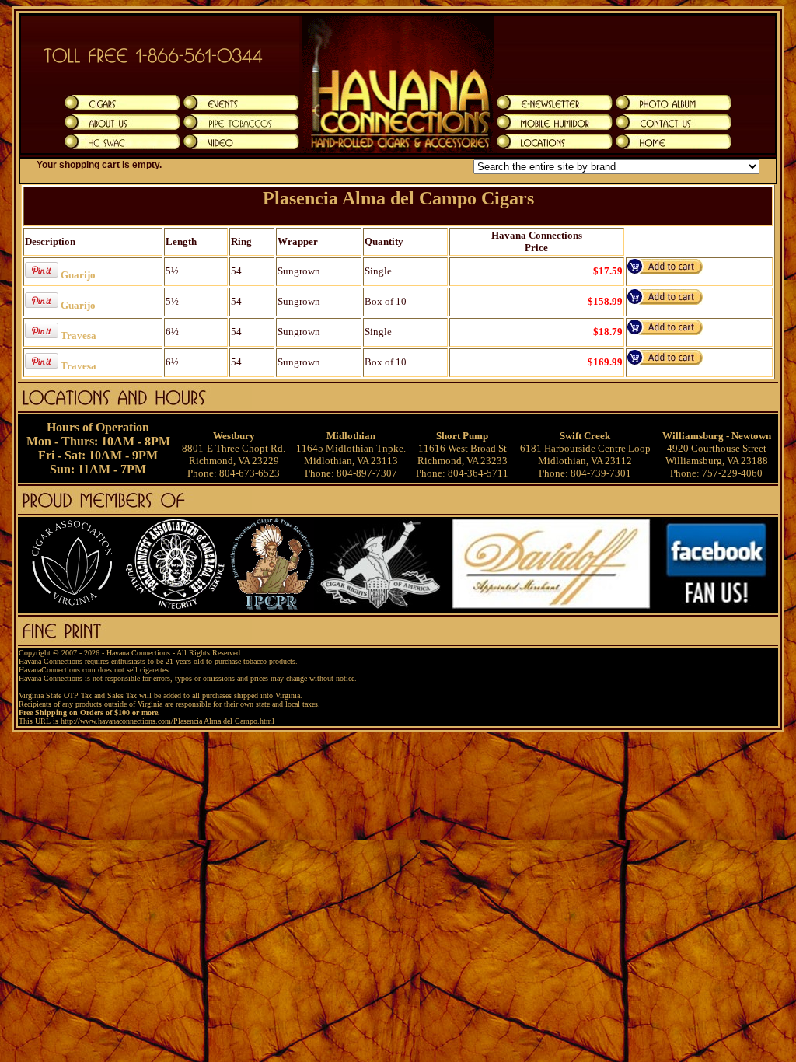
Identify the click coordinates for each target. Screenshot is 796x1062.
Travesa (78, 335)
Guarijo (78, 275)
